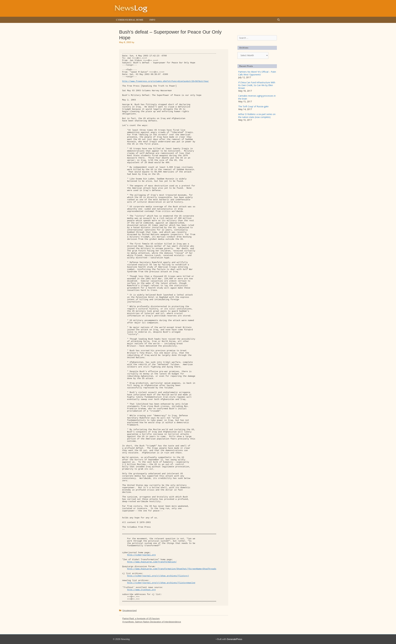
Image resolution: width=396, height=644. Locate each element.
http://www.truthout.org (141, 590)
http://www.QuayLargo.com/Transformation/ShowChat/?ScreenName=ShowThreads (171, 569)
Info (152, 20)
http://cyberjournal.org (141, 555)
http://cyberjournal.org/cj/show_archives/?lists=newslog (161, 583)
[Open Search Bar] (278, 20)
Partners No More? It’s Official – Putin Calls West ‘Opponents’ (257, 73)
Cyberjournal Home (129, 20)
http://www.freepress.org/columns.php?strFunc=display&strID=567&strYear (165, 81)
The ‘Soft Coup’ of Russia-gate (253, 106)
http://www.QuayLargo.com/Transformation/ (152, 562)
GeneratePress (234, 639)
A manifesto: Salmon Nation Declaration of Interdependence (151, 621)
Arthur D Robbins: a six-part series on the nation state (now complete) (256, 115)
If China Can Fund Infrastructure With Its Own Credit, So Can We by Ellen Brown (256, 85)
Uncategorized (129, 610)
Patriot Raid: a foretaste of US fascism (141, 618)
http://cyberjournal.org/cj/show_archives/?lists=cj (158, 576)
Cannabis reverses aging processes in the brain (257, 97)
